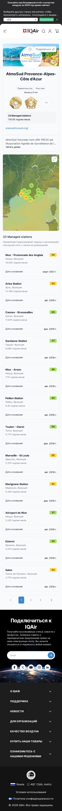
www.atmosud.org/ (17, 128)
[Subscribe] (51, 655)
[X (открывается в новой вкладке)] (23, 667)
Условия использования (31, 792)
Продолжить (46, 19)
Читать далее (13, 147)
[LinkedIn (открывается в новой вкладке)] (47, 667)
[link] (43, 31)
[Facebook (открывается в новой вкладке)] (14, 667)
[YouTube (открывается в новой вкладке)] (31, 667)
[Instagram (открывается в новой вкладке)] (39, 667)
